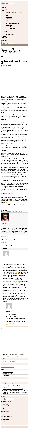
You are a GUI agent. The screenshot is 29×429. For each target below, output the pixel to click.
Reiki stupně (12, 26)
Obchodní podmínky (5, 419)
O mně (4, 36)
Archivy (2, 399)
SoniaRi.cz (10, 50)
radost (10, 211)
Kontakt (5, 37)
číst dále (24, 356)
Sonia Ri (4, 65)
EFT (7, 15)
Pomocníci (5, 10)
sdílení (20, 211)
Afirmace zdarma (10, 34)
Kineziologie (9, 17)
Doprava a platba (5, 411)
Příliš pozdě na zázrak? (9, 361)
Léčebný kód (9, 18)
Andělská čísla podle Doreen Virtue (14, 12)
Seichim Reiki (12, 28)
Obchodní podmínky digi (6, 416)
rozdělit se (15, 211)
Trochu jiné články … (8, 375)
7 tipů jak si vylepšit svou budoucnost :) (13, 389)
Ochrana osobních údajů (6, 414)
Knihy (4, 404)
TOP (2, 56)
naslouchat (6, 211)
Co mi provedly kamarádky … (7, 246)
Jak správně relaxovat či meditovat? (9, 240)
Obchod (5, 9)
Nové (7, 405)
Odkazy (8, 20)
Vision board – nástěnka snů (12, 23)
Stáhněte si (5, 31)
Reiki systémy (9, 25)
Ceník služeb (4, 421)
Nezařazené (6, 373)
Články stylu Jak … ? (8, 372)
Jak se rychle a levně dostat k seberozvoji (13, 386)
